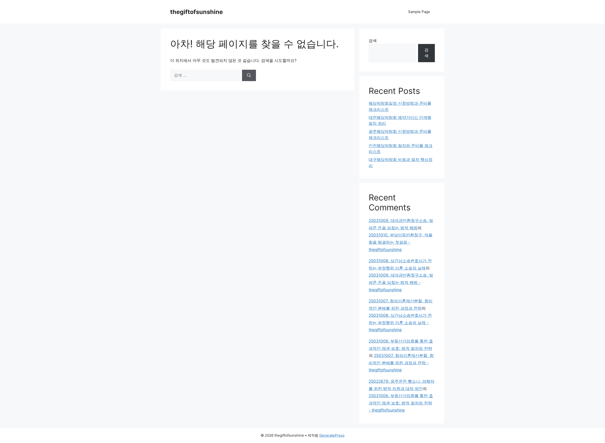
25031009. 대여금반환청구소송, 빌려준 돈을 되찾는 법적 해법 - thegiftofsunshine (401, 282)
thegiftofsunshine (196, 11)
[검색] (249, 75)
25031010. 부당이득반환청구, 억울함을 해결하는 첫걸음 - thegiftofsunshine (400, 242)
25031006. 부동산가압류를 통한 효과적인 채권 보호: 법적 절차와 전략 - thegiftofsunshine (401, 403)
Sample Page (419, 11)
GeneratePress (332, 435)
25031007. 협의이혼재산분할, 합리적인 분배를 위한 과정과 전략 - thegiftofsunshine (401, 362)
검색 (373, 40)
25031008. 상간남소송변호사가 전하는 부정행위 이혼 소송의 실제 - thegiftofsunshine (400, 322)
